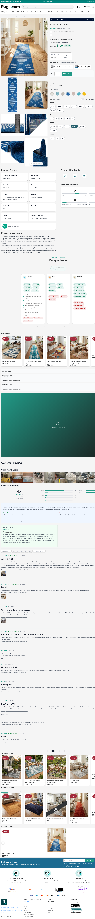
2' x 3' (52, 106)
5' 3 (52, 138)
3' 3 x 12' (82, 126)
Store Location (27, 905)
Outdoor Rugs (39, 12)
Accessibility (50, 910)
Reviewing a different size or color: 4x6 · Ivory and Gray (14, 617)
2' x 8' (67, 126)
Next (67, 751)
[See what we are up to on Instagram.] (74, 902)
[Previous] (2, 351)
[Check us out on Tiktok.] (77, 902)
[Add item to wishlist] (20, 338)
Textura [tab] (4, 791)
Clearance (91, 12)
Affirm (25, 908)
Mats (58, 12)
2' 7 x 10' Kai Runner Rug (8, 854)
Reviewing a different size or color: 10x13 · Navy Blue (13, 672)
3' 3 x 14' (53, 130)
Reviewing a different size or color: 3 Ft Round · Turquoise (14, 742)
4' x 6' (59, 106)
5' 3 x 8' (67, 106)
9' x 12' (53, 110)
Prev (49, 751)
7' (57, 138)
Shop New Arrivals (47, 1)
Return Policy (51, 908)
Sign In (80, 7)
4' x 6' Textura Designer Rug (9, 818)
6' (61, 118)
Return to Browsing (6, 16)
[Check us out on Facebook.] (71, 902)
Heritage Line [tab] (20, 791)
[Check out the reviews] (76, 911)
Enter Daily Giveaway (29, 914)
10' (72, 118)
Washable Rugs (21, 12)
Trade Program (27, 912)
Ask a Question (55, 80)
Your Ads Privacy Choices (8, 911)
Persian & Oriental (11, 12)
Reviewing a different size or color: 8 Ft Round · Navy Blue (16, 542)
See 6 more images (36, 163)
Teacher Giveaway (28, 916)
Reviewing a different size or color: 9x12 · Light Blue (13, 655)
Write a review (66, 28)
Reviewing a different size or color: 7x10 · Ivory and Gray (14, 691)
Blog (25, 903)
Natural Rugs (30, 12)
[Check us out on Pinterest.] (80, 902)
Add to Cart (67, 74)
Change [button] (60, 85)
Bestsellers (26, 910)
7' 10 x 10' (88, 106)
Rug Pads (53, 12)
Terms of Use (5, 907)
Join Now (90, 860)
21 (63, 751)
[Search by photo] (23, 6)
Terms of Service (76, 866)
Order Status (90, 1)
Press (49, 912)
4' (56, 118)
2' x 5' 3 (53, 126)
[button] (44, 21)
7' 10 (67, 118)
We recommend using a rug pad (68, 62)
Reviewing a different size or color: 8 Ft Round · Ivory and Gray (16, 724)
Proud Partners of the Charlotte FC (32, 899)
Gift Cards (26, 901)
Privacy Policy (66, 866)
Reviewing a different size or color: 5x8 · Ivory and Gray (14, 592)
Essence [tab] (12, 791)
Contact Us (50, 899)
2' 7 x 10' (74, 126)
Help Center (50, 905)
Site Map (26, 907)
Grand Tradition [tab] (39, 791)
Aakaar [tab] (29, 791)
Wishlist (88, 7)
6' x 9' (74, 106)
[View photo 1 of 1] (3, 573)
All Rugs (3, 12)
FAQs (49, 903)
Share (64, 80)
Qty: (52, 74)
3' (51, 118)
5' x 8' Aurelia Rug (74, 780)
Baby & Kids (47, 12)
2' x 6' (60, 126)
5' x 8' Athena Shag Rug (8, 361)
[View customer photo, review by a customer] (6, 477)
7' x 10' (80, 106)
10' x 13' (60, 110)
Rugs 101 (50, 907)
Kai (19, 16)
